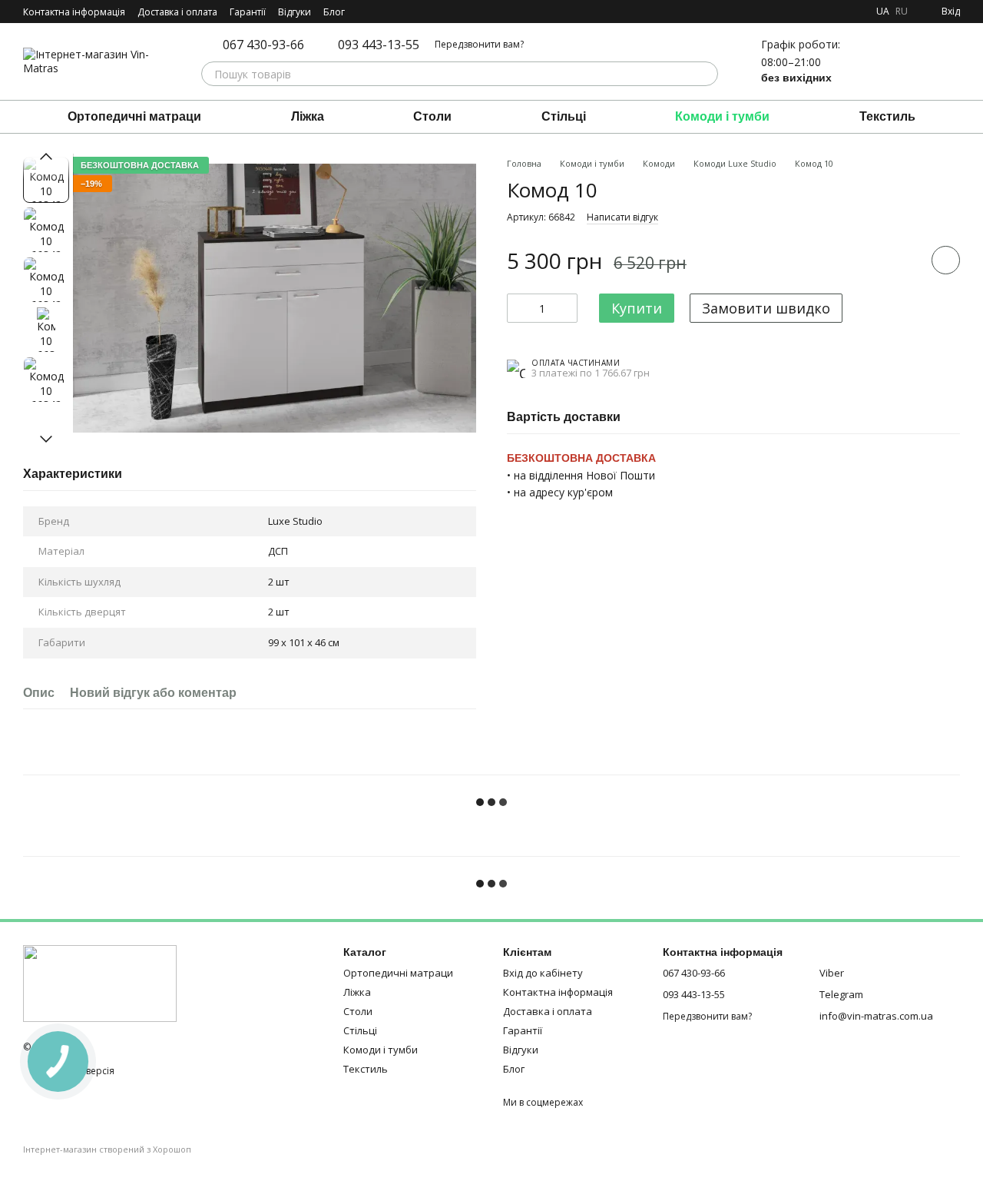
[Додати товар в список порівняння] (902, 260)
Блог (334, 11)
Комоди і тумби (722, 116)
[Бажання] (907, 61)
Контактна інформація (74, 11)
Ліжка (307, 116)
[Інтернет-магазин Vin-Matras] (100, 982)
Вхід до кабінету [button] (543, 973)
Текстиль (887, 116)
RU (901, 11)
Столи (432, 116)
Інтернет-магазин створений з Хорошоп (107, 1149)
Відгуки (294, 11)
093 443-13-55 (378, 44)
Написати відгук (622, 217)
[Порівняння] (868, 61)
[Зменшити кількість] (518, 309)
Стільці (563, 116)
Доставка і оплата (177, 11)
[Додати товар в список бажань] (946, 261)
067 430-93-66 (263, 44)
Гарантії (248, 11)
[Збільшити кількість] (566, 309)
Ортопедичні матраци (134, 116)
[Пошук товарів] (705, 73)
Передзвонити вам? (479, 44)
